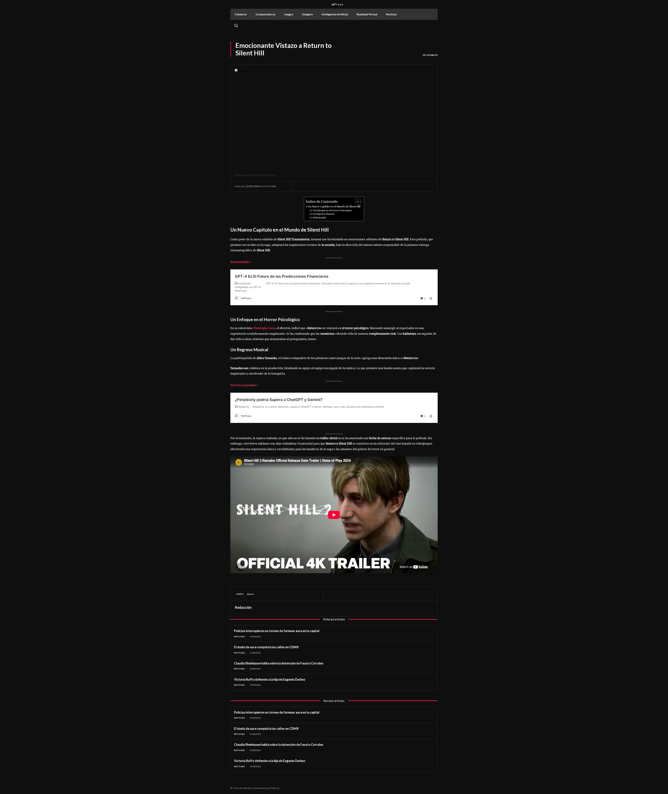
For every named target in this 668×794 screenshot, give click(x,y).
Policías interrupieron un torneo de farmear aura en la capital (276, 631)
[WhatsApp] (354, 593)
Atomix (250, 594)
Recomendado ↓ (241, 262)
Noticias (239, 636)
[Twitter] (338, 593)
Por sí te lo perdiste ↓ (244, 385)
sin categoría (430, 54)
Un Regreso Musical (323, 214)
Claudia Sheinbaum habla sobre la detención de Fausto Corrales (278, 663)
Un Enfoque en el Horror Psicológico (332, 210)
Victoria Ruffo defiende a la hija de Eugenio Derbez (269, 679)
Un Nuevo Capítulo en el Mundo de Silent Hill (334, 206)
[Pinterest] (346, 593)
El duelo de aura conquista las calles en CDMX (266, 647)
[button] (334, 25)
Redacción (243, 607)
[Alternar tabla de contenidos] (356, 202)
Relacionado (319, 217)
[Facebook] (330, 593)
